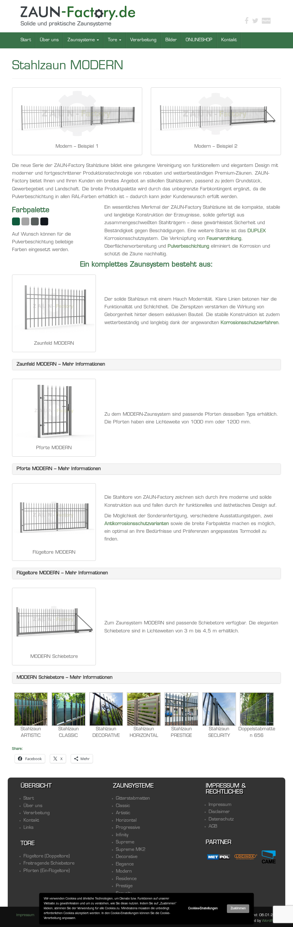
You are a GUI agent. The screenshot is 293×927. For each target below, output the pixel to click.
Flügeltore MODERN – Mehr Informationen (62, 573)
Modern (124, 871)
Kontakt (229, 40)
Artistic (123, 813)
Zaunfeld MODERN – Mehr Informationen (61, 364)
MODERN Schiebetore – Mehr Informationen (64, 677)
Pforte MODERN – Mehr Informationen (59, 469)
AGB (213, 827)
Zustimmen (238, 908)
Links (28, 828)
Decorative (126, 857)
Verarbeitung (143, 40)
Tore (113, 40)
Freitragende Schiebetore (48, 863)
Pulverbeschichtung (188, 246)
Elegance (125, 864)
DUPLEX (257, 231)
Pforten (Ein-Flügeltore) (46, 871)
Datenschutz (221, 819)
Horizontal (126, 820)
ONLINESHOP (199, 40)
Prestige (124, 886)
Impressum (220, 805)
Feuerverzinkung (224, 238)
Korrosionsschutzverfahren (249, 323)
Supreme (125, 842)
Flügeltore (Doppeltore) (46, 856)
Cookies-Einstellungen (203, 908)
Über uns (49, 40)
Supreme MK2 (130, 850)
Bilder (171, 40)
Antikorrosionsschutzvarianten (136, 524)
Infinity (122, 835)
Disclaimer (219, 812)
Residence (126, 879)
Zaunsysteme (82, 40)
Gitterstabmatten (133, 798)
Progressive (128, 828)
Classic (123, 806)
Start (26, 40)
